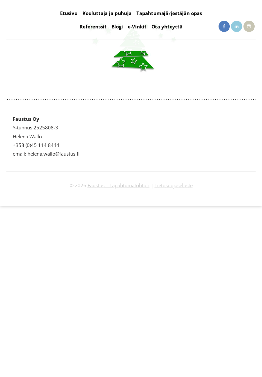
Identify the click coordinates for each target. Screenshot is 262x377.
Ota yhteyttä (166, 26)
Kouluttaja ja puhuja (107, 13)
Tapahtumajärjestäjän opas (169, 13)
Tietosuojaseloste (174, 185)
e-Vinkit (137, 26)
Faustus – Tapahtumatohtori (119, 185)
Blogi (117, 26)
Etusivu (69, 13)
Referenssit (93, 26)
